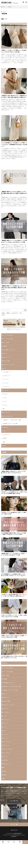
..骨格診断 (9, 6)
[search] (25, 310)
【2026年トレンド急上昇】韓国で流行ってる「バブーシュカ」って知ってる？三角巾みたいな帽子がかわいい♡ (14, 595)
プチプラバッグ (6, 386)
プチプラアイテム (6, 412)
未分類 (4, 445)
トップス (5, 401)
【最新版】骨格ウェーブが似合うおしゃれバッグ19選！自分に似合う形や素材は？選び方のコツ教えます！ (13, 287)
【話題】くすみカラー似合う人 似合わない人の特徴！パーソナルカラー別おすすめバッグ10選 (14, 636)
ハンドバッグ (5, 383)
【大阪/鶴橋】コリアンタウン (9, 349)
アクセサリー (5, 394)
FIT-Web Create (15, 834)
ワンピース (5, 405)
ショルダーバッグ (15, 313)
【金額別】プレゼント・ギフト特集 (10, 423)
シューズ (5, 397)
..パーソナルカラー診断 (7, 338)
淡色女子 (3, 313)
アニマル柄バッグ (6, 371)
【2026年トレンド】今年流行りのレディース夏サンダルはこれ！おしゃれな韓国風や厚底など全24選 (14, 492)
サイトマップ (14, 830)
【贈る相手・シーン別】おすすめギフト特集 (12, 419)
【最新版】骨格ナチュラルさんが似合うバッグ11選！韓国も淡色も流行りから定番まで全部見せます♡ (14, 193)
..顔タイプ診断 (6, 342)
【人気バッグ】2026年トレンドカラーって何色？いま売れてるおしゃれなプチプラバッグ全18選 (14, 616)
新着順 (2, 18)
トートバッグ (5, 379)
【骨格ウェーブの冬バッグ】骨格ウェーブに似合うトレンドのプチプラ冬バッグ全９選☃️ (14, 51)
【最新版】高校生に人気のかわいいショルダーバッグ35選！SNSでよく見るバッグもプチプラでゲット (13, 472)
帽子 (4, 408)
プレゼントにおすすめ (7, 416)
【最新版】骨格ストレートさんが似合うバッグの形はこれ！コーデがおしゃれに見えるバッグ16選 (14, 241)
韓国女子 (8, 313)
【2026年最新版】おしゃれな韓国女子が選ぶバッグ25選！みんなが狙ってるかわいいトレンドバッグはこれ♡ (13, 574)
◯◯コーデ (5, 353)
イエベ (20, 313)
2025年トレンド (6, 357)
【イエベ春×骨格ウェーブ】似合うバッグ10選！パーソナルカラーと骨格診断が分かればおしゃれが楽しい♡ (14, 144)
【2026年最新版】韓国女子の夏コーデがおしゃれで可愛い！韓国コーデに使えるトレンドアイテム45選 (13, 533)
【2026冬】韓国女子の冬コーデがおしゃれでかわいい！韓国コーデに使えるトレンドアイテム (14, 657)
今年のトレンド (6, 430)
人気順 (6, 18)
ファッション (5, 390)
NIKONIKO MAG (18, 833)
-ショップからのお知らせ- (8, 335)
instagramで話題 (6, 360)
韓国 (4, 442)
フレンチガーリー (6, 434)
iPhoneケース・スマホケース (9, 364)
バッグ (4, 368)
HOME (3, 6)
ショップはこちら (14, 800)
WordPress (14, 836)
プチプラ (3, 314)
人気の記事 (5, 427)
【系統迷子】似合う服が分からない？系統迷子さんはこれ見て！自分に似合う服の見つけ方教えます (14, 96)
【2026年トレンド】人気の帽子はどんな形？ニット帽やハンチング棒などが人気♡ (14, 513)
